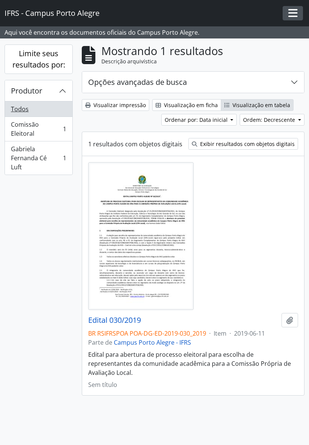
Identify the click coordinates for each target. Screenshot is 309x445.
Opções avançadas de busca (137, 82)
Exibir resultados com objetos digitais (247, 143)
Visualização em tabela (260, 105)
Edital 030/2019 (114, 320)
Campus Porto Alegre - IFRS (152, 342)
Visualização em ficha (190, 105)
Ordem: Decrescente (270, 119)
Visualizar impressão (119, 105)
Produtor (26, 91)
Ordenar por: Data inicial (197, 119)
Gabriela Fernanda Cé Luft (38, 158)
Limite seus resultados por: (38, 59)
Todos (20, 109)
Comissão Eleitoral (38, 129)
